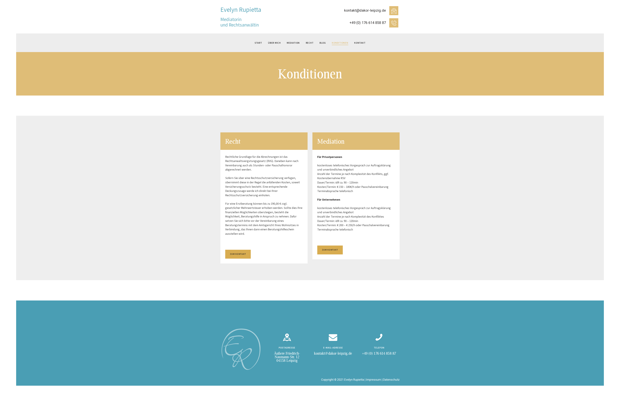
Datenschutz (391, 379)
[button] (238, 254)
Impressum (373, 379)
